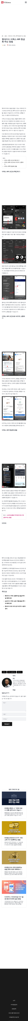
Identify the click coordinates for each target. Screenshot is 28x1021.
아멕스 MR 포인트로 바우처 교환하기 (13, 163)
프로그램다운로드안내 (14, 1013)
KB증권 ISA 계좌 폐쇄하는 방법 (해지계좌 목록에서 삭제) (13, 869)
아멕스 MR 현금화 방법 (10, 166)
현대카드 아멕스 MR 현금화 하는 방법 (17, 36)
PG (14, 678)
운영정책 (14, 1008)
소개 (14, 1000)
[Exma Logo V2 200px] (6, 2)
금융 (6, 36)
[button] (26, 2)
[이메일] (7, 683)
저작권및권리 (14, 1004)
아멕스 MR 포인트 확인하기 (11, 160)
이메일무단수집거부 (14, 1017)
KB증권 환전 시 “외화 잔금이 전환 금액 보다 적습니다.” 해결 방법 (13, 810)
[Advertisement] (14, 91)
